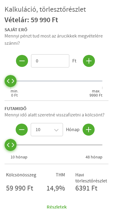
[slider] (11, 81)
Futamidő (16, 108)
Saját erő (16, 29)
